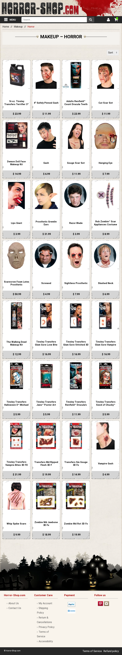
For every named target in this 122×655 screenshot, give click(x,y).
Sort (110, 52)
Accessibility (46, 641)
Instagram (106, 603)
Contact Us (14, 608)
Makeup (18, 26)
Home (5, 26)
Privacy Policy (46, 627)
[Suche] (90, 19)
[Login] (108, 20)
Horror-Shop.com (40, 8)
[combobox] (57, 19)
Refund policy (111, 651)
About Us (13, 603)
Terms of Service (92, 651)
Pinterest (100, 603)
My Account (45, 603)
